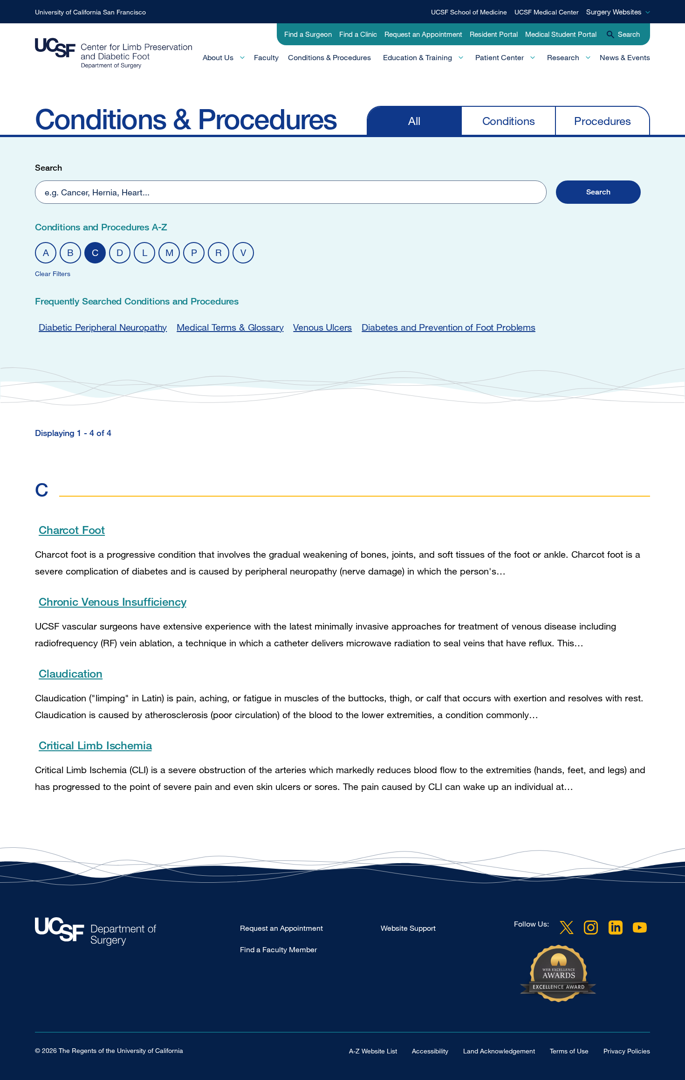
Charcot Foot (72, 529)
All (414, 120)
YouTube (640, 927)
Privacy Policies (626, 1051)
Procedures (602, 120)
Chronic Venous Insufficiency (112, 601)
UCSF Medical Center (546, 12)
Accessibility (430, 1051)
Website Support (408, 928)
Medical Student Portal (560, 34)
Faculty (266, 57)
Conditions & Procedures (329, 57)
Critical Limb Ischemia (95, 745)
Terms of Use (569, 1051)
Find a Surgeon (308, 34)
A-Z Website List (373, 1051)
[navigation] (508, 120)
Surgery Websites (614, 11)
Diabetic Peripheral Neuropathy (103, 327)
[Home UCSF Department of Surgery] (137, 933)
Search (48, 167)
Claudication (71, 673)
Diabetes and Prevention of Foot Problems (448, 327)
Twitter (566, 927)
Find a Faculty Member (278, 949)
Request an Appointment (423, 34)
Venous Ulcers (322, 327)
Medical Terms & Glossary (230, 327)
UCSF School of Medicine (469, 12)
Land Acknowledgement (499, 1051)
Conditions (508, 120)
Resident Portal (494, 34)
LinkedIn (615, 927)
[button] (598, 192)
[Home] (113, 53)
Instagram (591, 927)
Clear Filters (52, 273)
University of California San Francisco (90, 12)
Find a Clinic (358, 34)
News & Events (625, 57)
